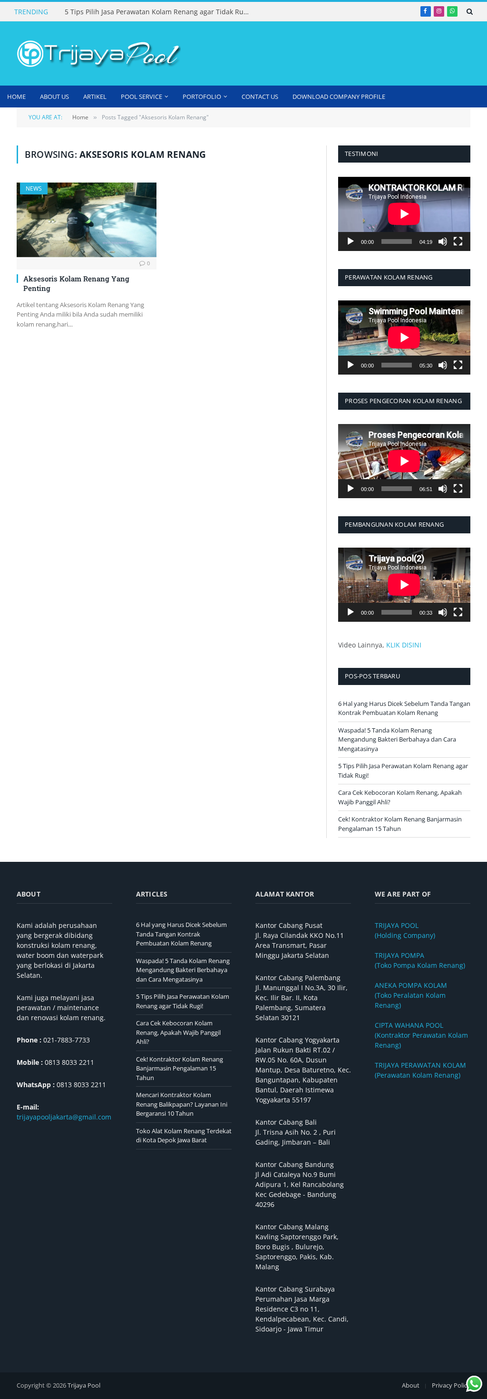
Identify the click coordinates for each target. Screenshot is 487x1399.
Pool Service (141, 96)
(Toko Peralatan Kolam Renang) (411, 995)
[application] (404, 214)
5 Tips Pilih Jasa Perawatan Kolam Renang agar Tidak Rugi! (158, 12)
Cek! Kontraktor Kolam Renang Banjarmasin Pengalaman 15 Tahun (400, 824)
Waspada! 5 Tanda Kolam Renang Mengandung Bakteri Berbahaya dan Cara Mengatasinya (397, 739)
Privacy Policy (451, 1385)
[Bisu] (443, 241)
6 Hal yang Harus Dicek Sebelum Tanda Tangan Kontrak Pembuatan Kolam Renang (404, 708)
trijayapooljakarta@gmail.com (64, 1116)
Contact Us (260, 96)
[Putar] (350, 241)
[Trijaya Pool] (97, 54)
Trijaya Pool (84, 1385)
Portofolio (202, 96)
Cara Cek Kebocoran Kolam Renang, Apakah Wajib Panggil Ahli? (178, 1032)
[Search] (469, 11)
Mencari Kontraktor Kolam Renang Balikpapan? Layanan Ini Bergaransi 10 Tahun (181, 1104)
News (34, 188)
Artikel (95, 96)
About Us (54, 96)
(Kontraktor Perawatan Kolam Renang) (421, 1035)
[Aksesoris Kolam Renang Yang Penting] (86, 220)
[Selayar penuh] (458, 241)
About (410, 1385)
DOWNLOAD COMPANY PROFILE (338, 96)
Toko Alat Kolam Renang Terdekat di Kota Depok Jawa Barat (184, 1136)
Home (16, 96)
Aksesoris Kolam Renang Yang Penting (76, 283)
